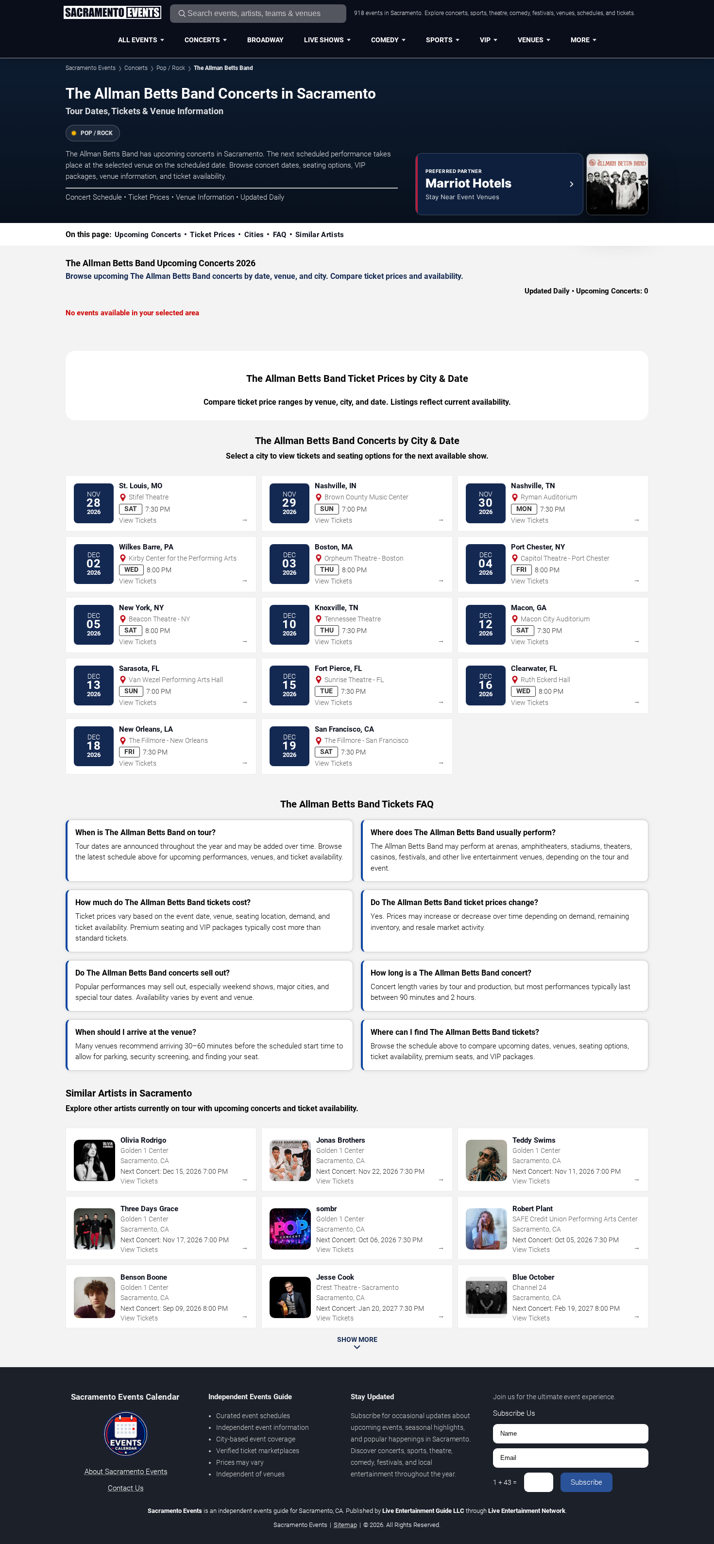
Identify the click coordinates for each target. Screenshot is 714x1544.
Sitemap (345, 1524)
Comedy (385, 40)
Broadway (265, 40)
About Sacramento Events (126, 1471)
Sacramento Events (91, 68)
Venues (531, 40)
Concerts (202, 40)
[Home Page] (112, 13)
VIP (485, 40)
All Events (137, 40)
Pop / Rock (170, 68)
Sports (439, 40)
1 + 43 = (505, 1482)
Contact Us (126, 1488)
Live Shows (324, 40)
